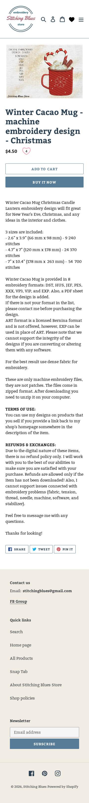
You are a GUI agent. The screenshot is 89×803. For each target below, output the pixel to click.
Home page (20, 645)
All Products (21, 658)
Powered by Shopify (62, 787)
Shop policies (22, 698)
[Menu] (81, 19)
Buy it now (44, 182)
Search (16, 632)
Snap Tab (18, 671)
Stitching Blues (34, 787)
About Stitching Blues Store (36, 685)
